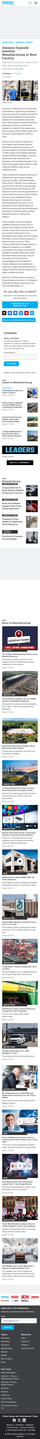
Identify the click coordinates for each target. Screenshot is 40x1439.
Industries (8, 42)
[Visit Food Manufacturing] (15, 1297)
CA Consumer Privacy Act (16, 1430)
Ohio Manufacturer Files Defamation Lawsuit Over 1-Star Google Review (17, 1183)
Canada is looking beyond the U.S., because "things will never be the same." (19, 1230)
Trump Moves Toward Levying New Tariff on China (19, 968)
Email (3, 1316)
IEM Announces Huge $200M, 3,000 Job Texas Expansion (18, 878)
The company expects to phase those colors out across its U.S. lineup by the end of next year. (19, 929)
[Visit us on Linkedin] (24, 1420)
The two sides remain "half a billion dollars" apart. (15, 1015)
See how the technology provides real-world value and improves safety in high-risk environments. (19, 795)
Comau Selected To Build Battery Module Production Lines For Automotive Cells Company (13, 490)
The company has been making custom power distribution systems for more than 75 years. (19, 884)
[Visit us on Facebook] (14, 1420)
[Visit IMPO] (35, 1297)
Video (5, 873)
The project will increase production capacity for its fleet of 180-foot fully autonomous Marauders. (19, 706)
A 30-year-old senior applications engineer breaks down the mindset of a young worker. (19, 1146)
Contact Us (20, 1425)
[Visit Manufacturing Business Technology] (25, 1301)
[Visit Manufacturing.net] (15, 1301)
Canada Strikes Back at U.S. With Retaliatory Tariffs (15, 1052)
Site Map (31, 1430)
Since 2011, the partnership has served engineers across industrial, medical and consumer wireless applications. (17, 840)
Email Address (10, 353)
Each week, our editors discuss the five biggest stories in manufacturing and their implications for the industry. (18, 661)
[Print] (4, 313)
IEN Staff (17, 73)
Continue (11, 364)
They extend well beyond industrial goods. (18, 1056)
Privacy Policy (12, 1427)
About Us (10, 1425)
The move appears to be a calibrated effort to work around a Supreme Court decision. (19, 973)
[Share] (10, 313)
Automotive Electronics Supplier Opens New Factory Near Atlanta (12, 419)
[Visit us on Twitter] (19, 1420)
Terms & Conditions (27, 1427)
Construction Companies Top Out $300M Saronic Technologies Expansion (12, 405)
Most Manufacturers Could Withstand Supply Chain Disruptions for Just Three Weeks (18, 1095)
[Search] (30, 3)
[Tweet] (21, 313)
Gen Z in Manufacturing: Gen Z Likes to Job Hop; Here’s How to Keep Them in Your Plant (20, 1139)
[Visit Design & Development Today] (5, 1297)
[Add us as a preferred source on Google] (32, 313)
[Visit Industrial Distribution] (5, 1301)
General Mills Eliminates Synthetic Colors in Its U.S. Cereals (19, 923)
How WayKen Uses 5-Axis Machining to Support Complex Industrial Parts (18, 1267)
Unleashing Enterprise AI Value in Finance (12, 392)
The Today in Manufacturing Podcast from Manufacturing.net (19, 655)
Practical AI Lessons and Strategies (12, 537)
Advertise (29, 1425)
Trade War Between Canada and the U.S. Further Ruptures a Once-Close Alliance (18, 1225)
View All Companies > (20, 463)
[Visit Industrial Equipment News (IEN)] (25, 1297)
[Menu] (36, 3)
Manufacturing (24, 42)
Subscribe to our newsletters (20, 305)
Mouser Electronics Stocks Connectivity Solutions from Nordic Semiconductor (19, 834)
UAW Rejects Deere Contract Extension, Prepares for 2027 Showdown (18, 1010)
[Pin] (26, 313)
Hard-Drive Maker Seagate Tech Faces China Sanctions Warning (12, 506)
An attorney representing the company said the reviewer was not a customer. (18, 1188)
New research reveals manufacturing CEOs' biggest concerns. (18, 1102)
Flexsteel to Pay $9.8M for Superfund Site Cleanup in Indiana (12, 522)
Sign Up (7, 1327)
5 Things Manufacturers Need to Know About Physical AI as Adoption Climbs (12, 434)
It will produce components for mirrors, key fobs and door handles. (18, 752)
